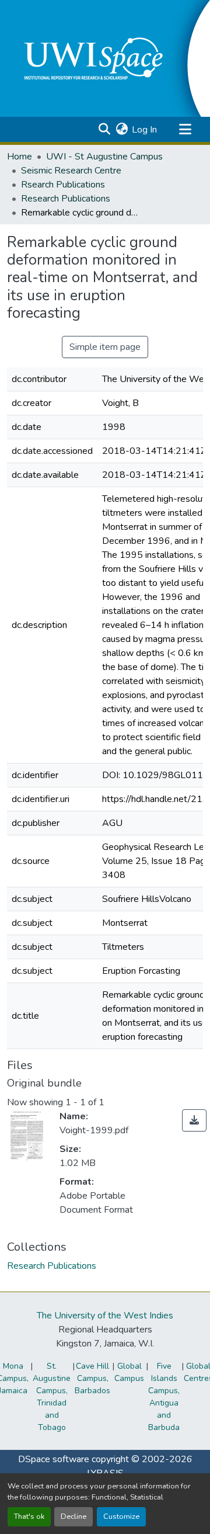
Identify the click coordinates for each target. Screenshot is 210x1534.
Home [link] (19, 156)
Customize (121, 1516)
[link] (194, 1120)
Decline (73, 1516)
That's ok (29, 1516)
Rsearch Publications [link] (63, 184)
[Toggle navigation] (185, 130)
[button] (104, 130)
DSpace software (53, 1459)
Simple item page (105, 347)
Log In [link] (144, 129)
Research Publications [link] (65, 198)
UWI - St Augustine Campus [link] (104, 156)
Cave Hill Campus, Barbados (92, 1378)
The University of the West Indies (105, 1315)
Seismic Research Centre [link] (71, 170)
